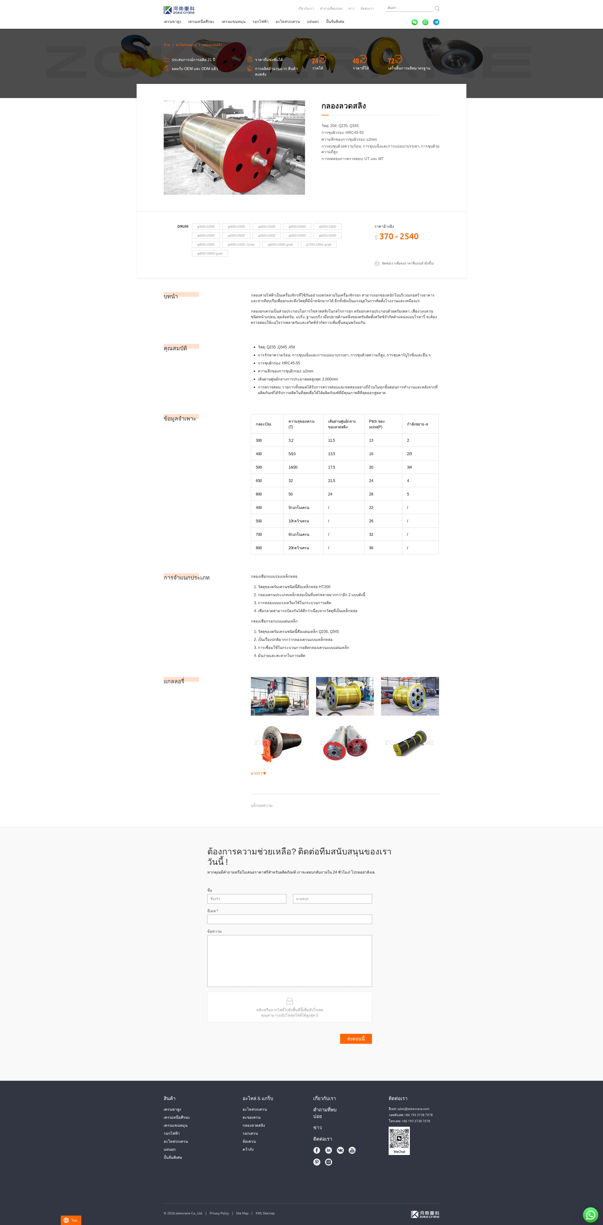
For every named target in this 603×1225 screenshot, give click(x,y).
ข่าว (351, 8)
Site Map (242, 1213)
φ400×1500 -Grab (241, 244)
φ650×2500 (327, 235)
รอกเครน (250, 1133)
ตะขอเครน (252, 1117)
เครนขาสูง (172, 21)
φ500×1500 (327, 226)
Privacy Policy (219, 1213)
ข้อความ (214, 931)
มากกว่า (258, 773)
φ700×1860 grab (318, 244)
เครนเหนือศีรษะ (201, 21)
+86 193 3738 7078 (418, 1114)
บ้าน (167, 44)
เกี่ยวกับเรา (306, 8)
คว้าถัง (248, 1149)
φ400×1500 (266, 226)
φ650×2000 (297, 235)
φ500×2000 (206, 235)
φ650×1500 (266, 235)
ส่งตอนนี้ (356, 1038)
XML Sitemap (265, 1213)
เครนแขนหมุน (233, 21)
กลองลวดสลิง (254, 1125)
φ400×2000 (297, 226)
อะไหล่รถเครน (288, 21)
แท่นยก (313, 21)
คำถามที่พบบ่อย (331, 8)
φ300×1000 (206, 226)
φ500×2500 (236, 235)
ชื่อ (209, 890)
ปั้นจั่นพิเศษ (335, 21)
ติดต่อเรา (367, 8)
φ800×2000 (206, 244)
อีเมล (212, 910)
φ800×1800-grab (210, 253)
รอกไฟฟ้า (261, 21)
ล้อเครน (249, 1141)
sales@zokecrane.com (413, 1108)
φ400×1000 (236, 226)
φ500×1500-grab (280, 244)
